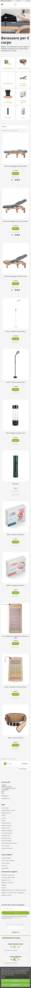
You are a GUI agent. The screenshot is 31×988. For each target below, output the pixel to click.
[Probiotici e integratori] (23, 94)
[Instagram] (13, 927)
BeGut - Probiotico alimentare (15, 534)
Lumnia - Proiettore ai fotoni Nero (15, 382)
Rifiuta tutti (15, 985)
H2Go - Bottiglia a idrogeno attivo (15, 433)
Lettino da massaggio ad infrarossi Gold (15, 276)
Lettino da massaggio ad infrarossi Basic (15, 166)
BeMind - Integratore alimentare (15, 585)
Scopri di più (15, 177)
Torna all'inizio (23, 769)
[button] (5, 4)
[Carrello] (29, 4)
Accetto (15, 981)
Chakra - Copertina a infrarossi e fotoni (15, 687)
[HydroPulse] (8, 111)
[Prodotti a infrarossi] (23, 62)
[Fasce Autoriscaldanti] (8, 94)
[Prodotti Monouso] (8, 62)
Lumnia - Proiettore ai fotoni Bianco (15, 331)
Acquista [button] (15, 173)
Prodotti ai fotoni (8, 83)
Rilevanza (15, 127)
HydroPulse (8, 117)
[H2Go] (23, 111)
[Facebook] (9, 927)
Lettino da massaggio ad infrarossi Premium (15, 221)
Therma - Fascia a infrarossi (15, 738)
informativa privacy (16, 918)
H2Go (23, 117)
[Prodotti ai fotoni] (8, 77)
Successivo (24, 763)
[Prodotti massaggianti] (23, 77)
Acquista (15, 338)
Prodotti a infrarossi (23, 68)
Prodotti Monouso (8, 68)
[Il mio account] (26, 4)
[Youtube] (21, 927)
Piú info (3, 977)
